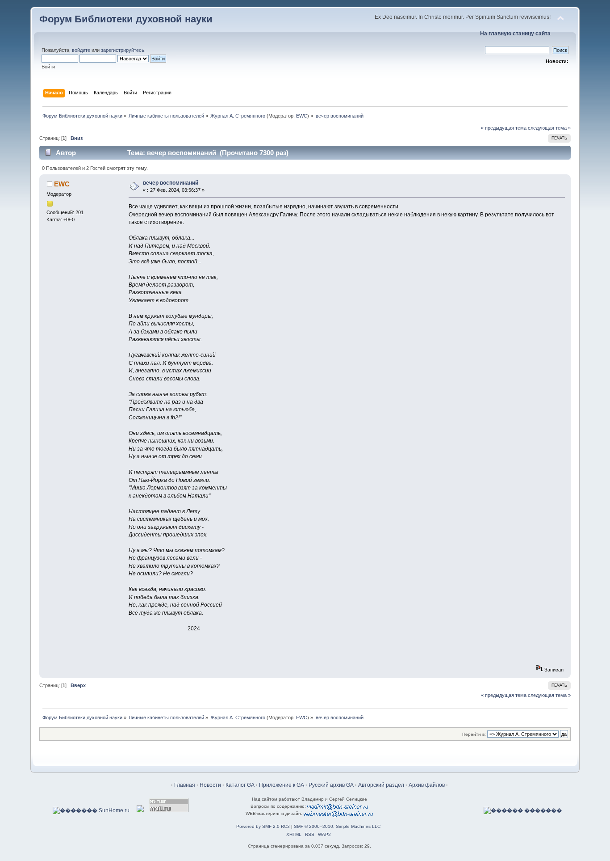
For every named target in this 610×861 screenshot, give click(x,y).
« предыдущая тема (503, 128)
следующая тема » (549, 128)
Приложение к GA (281, 785)
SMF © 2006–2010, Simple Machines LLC (337, 826)
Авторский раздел (381, 785)
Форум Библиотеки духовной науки (126, 19)
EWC (301, 115)
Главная (184, 785)
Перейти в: (474, 734)
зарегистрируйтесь (122, 50)
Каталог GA (240, 785)
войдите (81, 50)
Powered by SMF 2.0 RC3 (263, 826)
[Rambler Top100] (140, 810)
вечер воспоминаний (170, 183)
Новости (210, 785)
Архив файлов (427, 785)
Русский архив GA (331, 785)
